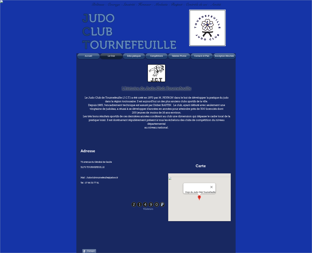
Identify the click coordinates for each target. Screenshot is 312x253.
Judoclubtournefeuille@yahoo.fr (102, 178)
